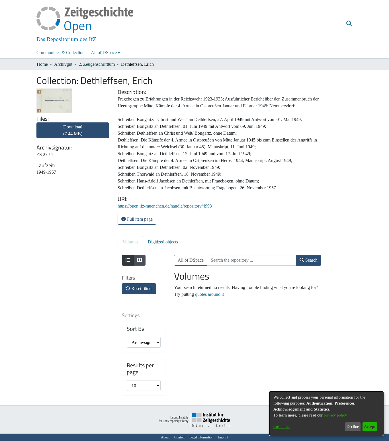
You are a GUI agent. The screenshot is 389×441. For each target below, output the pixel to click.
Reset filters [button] (141, 288)
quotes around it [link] (209, 294)
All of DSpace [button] (104, 52)
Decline (353, 426)
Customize (281, 426)
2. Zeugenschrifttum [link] (97, 64)
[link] (72, 133)
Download (72, 130)
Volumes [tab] (130, 241)
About (165, 437)
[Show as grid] (140, 260)
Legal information (201, 437)
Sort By (135, 328)
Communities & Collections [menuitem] (61, 52)
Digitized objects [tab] (163, 241)
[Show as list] (128, 260)
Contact (179, 437)
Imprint (223, 437)
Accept (370, 426)
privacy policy (335, 415)
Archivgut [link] (63, 64)
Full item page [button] (139, 219)
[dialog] (326, 413)
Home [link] (42, 64)
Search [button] (311, 260)
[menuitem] (105, 52)
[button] (349, 23)
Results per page (140, 369)
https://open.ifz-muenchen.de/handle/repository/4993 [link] (165, 206)
